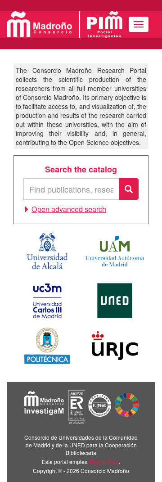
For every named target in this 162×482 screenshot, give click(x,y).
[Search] (129, 189)
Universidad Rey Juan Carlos (115, 345)
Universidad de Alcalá (47, 251)
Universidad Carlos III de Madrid (47, 300)
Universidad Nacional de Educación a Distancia (114, 300)
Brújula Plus (104, 461)
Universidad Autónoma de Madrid (115, 251)
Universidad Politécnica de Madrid (47, 345)
